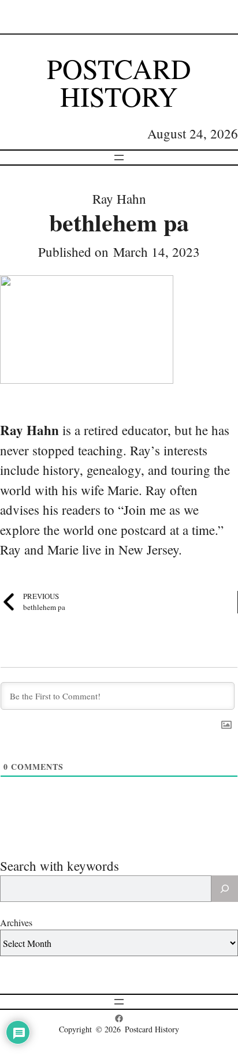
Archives (16, 922)
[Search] (224, 888)
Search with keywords (59, 865)
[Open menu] (119, 157)
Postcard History (119, 82)
